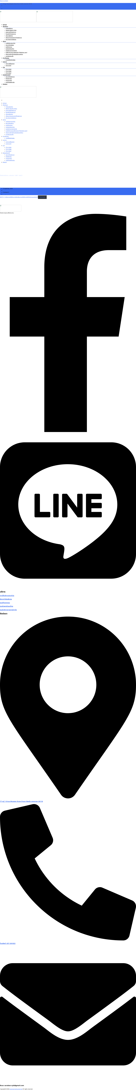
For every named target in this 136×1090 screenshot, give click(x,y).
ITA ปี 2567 (8, 73)
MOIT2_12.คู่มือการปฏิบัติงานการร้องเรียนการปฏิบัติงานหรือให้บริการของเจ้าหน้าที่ (19, 197)
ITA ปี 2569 (8, 69)
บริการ (4, 41)
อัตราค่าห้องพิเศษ (10, 45)
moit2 (7, 194)
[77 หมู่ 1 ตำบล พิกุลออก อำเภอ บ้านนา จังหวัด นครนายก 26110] (68, 798)
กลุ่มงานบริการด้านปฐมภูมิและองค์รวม (14, 54)
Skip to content (4, 1)
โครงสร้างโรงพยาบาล (11, 34)
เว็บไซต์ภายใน (9, 79)
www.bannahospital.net (16, 1089)
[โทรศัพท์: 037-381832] (68, 940)
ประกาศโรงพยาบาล (10, 77)
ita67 (4, 194)
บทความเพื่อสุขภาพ (10, 64)
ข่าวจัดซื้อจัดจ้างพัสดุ (10, 60)
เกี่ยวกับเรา (5, 26)
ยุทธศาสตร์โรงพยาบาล (11, 32)
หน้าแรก (5, 25)
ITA (4, 67)
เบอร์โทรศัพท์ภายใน (10, 82)
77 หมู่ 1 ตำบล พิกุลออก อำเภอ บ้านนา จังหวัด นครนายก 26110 (21, 801)
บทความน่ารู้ (8, 65)
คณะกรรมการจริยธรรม (11, 39)
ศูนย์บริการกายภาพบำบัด (11, 51)
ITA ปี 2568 (8, 71)
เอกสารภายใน (9, 80)
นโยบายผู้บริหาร (9, 36)
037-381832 (6, 6)
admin (4, 190)
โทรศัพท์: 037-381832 (7, 943)
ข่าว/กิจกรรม (6, 58)
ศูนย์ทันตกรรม (9, 47)
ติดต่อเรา (5, 84)
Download (42, 197)
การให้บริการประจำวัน (10, 43)
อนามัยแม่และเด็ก (9, 56)
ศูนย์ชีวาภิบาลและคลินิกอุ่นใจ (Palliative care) (16, 52)
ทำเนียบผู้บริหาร (9, 28)
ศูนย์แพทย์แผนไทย (10, 49)
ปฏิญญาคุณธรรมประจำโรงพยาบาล (14, 38)
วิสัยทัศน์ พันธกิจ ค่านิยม (11, 30)
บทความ (5, 62)
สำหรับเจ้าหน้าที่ (6, 75)
